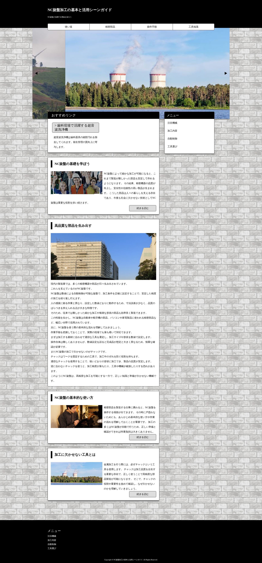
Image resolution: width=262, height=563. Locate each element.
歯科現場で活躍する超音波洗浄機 (74, 127)
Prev (36, 73)
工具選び (172, 146)
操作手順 (152, 26)
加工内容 (172, 130)
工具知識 (193, 26)
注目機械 (172, 123)
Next (225, 73)
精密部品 (110, 26)
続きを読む (143, 208)
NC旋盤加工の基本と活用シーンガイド (80, 10)
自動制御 (172, 138)
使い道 (68, 26)
